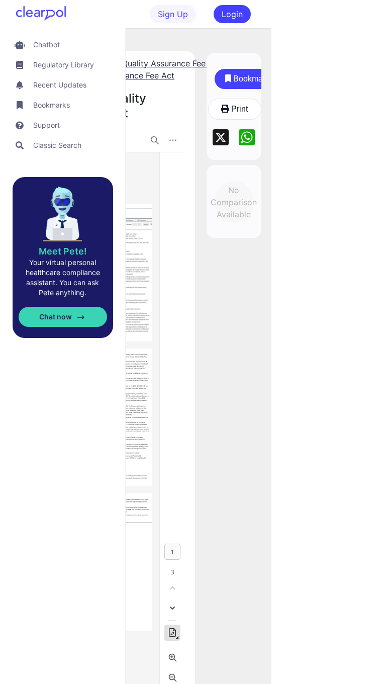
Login (232, 14)
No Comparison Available (234, 202)
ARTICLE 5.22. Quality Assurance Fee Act (142, 63)
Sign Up (173, 14)
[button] (62, 44)
